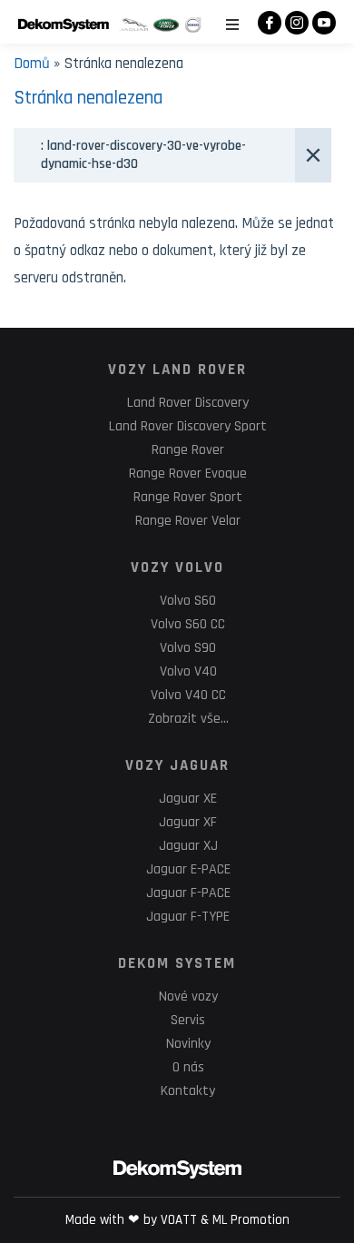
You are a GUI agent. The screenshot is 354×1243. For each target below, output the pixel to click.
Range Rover (188, 449)
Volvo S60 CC (188, 624)
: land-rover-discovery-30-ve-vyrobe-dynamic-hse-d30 (143, 155)
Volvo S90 (188, 647)
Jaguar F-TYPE (188, 916)
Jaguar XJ (188, 845)
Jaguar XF (188, 822)
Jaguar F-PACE (188, 893)
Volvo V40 (188, 671)
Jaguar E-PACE (188, 869)
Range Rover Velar (188, 520)
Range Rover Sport (187, 497)
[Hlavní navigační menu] (232, 24)
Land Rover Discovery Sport (188, 426)
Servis (188, 1020)
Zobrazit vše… (188, 718)
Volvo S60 (188, 600)
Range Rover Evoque (188, 473)
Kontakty (188, 1090)
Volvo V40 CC (188, 695)
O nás (188, 1067)
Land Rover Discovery (188, 402)
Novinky (188, 1043)
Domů (32, 64)
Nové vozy (188, 996)
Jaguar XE (188, 798)
